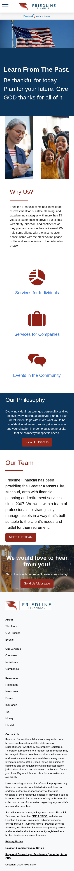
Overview (11, 655)
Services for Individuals (37, 292)
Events (9, 639)
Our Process (12, 632)
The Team (11, 626)
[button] (9, 619)
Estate (9, 698)
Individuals (11, 662)
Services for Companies (37, 334)
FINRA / (36, 816)
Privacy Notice (14, 841)
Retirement (11, 684)
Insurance (11, 704)
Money (9, 718)
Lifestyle (10, 725)
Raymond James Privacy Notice (24, 847)
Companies (12, 668)
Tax (7, 711)
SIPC (44, 816)
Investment (11, 691)
